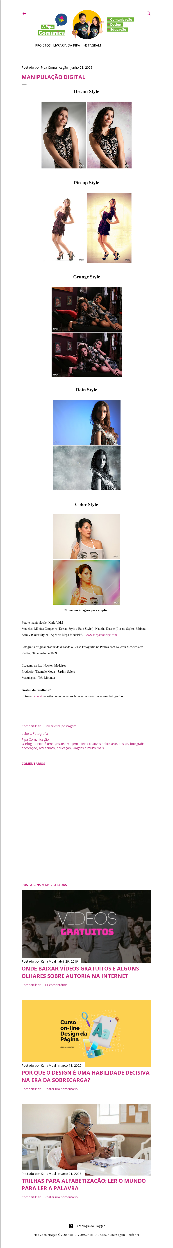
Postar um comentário (61, 1089)
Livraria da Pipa (66, 45)
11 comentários (56, 985)
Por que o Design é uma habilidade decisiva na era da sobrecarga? (86, 1076)
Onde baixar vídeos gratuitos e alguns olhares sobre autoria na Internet (80, 972)
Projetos (43, 45)
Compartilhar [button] (31, 726)
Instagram (91, 45)
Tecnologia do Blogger (90, 1226)
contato (38, 696)
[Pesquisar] (148, 12)
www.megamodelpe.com (101, 635)
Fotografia (40, 733)
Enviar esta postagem (60, 726)
